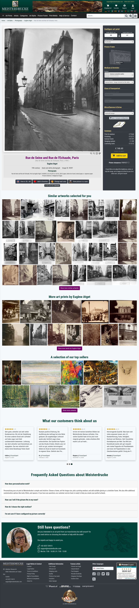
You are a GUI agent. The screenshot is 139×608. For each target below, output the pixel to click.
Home (3, 20)
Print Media (53, 16)
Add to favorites (42, 181)
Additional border (108, 39)
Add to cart (120, 155)
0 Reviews (56, 185)
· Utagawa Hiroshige (76, 576)
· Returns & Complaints (32, 579)
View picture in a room (80, 181)
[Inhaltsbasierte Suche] (131, 16)
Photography (18, 20)
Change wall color (59, 181)
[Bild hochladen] (135, 16)
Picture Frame (43, 16)
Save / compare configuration (119, 118)
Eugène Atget (28, 20)
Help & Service (64, 16)
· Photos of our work (54, 576)
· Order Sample (52, 581)
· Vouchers (51, 579)
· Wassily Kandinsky (76, 574)
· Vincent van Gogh (76, 566)
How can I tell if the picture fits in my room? (21, 500)
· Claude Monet (75, 569)
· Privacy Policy (30, 574)
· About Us (29, 581)
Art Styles (32, 16)
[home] (3, 16)
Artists (16, 16)
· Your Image (52, 566)
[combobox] (119, 41)
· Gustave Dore (75, 579)
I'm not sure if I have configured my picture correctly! (25, 514)
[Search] (126, 16)
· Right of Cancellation (32, 576)
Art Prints (9, 16)
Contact (74, 16)
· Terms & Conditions (32, 571)
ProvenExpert (14, 455)
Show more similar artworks (69, 288)
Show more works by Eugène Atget (69, 348)
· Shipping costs (52, 571)
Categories (24, 16)
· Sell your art (52, 569)
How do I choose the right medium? (18, 507)
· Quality (50, 574)
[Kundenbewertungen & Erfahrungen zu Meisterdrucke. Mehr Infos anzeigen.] (126, 571)
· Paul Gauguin (75, 571)
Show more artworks (69, 410)
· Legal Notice (30, 569)
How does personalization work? (17, 484)
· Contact (28, 566)
